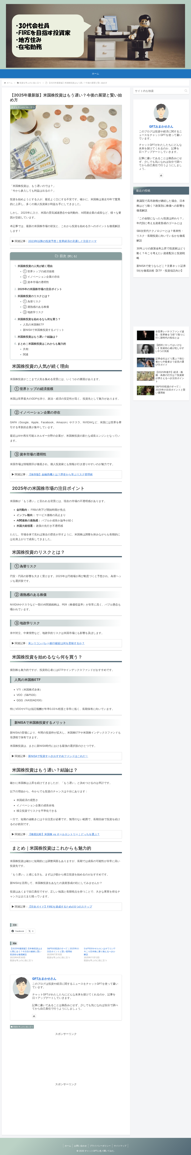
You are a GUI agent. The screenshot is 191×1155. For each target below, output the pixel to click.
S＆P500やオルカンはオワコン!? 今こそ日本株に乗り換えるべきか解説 (99, 951)
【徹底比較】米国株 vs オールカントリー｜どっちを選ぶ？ (64, 834)
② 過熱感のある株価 (36, 306)
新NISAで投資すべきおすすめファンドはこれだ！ (58, 756)
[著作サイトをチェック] (34, 1016)
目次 (63, 256)
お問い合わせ (80, 1145)
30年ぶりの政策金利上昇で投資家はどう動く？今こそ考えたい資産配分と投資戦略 (161, 253)
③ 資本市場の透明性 (36, 282)
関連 (25, 354)
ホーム (68, 1145)
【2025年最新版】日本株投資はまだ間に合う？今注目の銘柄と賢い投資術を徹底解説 (26, 951)
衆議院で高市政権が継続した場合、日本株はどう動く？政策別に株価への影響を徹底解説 (161, 205)
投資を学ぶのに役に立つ (23, 1027)
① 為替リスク (32, 301)
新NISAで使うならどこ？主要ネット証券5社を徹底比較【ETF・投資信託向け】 (161, 268)
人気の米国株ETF (33, 324)
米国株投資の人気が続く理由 (35, 266)
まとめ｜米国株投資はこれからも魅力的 (42, 343)
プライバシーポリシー (100, 1145)
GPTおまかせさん (44, 978)
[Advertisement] (66, 1057)
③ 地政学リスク (33, 312)
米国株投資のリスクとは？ (34, 296)
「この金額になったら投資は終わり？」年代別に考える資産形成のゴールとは (161, 221)
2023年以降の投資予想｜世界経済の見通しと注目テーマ (62, 241)
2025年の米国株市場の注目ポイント (40, 289)
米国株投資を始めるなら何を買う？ (39, 319)
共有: (26, 349)
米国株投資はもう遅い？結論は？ (38, 336)
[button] (186, 90)
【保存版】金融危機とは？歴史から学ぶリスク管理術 (60, 474)
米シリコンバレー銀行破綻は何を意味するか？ (56, 643)
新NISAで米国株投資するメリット (43, 329)
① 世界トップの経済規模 (38, 271)
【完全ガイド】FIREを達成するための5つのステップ (60, 906)
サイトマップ (120, 1145)
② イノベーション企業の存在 (41, 276)
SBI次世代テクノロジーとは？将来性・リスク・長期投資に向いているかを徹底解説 (161, 235)
